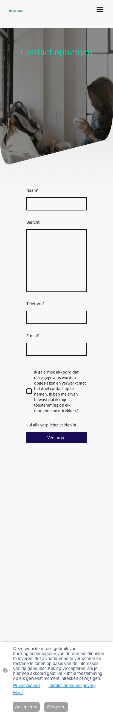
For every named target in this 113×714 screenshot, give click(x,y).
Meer (18, 692)
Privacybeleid (26, 685)
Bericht (32, 222)
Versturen (56, 437)
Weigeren (56, 706)
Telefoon (35, 303)
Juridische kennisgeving (72, 685)
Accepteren (26, 706)
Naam (32, 190)
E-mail (33, 335)
